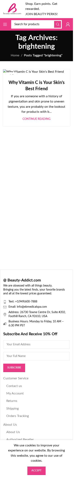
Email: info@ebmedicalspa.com (28, 306)
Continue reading (36, 118)
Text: (12, 301)
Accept (36, 470)
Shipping (12, 408)
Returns (11, 400)
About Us (10, 424)
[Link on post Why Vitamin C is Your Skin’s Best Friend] (36, 71)
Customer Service (15, 378)
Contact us (14, 386)
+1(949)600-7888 (26, 301)
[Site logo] (12, 8)
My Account (15, 393)
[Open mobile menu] (5, 24)
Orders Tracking (17, 416)
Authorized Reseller (20, 439)
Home (15, 55)
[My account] (68, 24)
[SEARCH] (57, 24)
